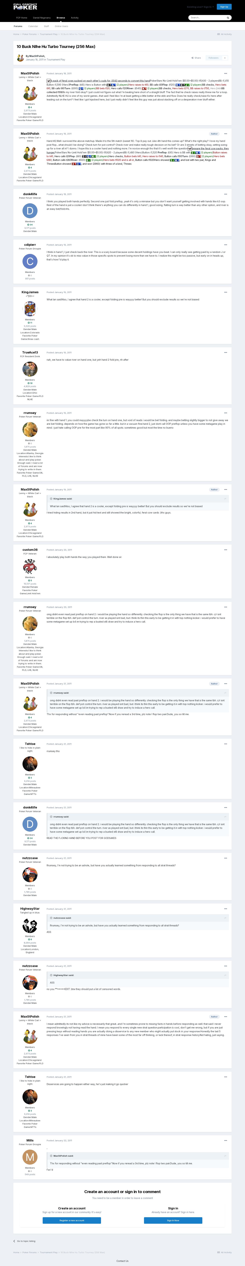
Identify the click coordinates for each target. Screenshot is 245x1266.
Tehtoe (30, 744)
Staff (46, 26)
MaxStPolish (36, 56)
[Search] (228, 17)
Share (197, 57)
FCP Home (21, 17)
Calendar (33, 26)
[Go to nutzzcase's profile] (30, 874)
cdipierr (30, 244)
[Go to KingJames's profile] (30, 308)
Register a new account (72, 1220)
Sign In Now (173, 1220)
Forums (18, 26)
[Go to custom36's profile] (30, 566)
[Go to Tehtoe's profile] (30, 763)
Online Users (61, 26)
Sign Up (224, 6)
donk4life (30, 194)
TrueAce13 (30, 352)
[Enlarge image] (49, 80)
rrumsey (30, 413)
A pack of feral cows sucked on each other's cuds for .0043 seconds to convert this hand (100, 80)
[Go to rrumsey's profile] (30, 429)
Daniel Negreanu (42, 17)
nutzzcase (30, 858)
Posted (59, 73)
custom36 (30, 549)
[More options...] (225, 74)
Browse (61, 17)
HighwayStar (30, 908)
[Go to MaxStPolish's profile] (20, 58)
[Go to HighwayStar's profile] (30, 925)
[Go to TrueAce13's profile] (30, 369)
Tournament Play (56, 59)
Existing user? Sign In (199, 6)
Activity (74, 17)
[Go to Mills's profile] (30, 1157)
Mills (30, 1140)
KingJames (30, 292)
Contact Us (122, 1261)
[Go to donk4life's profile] (30, 210)
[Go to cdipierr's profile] (30, 261)
